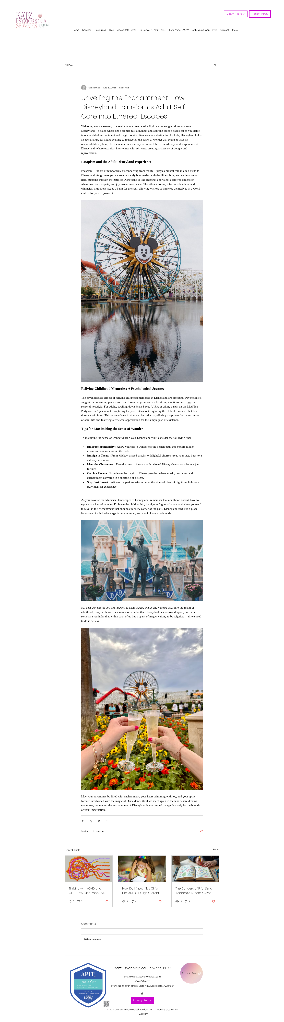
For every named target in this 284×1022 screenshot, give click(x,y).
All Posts (69, 65)
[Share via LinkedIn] (98, 820)
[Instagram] (142, 993)
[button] (215, 65)
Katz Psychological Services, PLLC (142, 968)
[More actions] (201, 88)
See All (216, 849)
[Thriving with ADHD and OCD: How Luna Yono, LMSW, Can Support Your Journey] (88, 869)
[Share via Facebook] (82, 820)
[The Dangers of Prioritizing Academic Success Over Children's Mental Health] (195, 869)
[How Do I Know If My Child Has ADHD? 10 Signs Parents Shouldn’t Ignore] (142, 869)
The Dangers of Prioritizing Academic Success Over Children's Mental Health (194, 890)
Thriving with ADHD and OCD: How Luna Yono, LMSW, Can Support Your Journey (88, 890)
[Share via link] (106, 820)
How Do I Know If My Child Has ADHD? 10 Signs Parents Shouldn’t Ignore (141, 890)
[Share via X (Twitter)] (90, 820)
